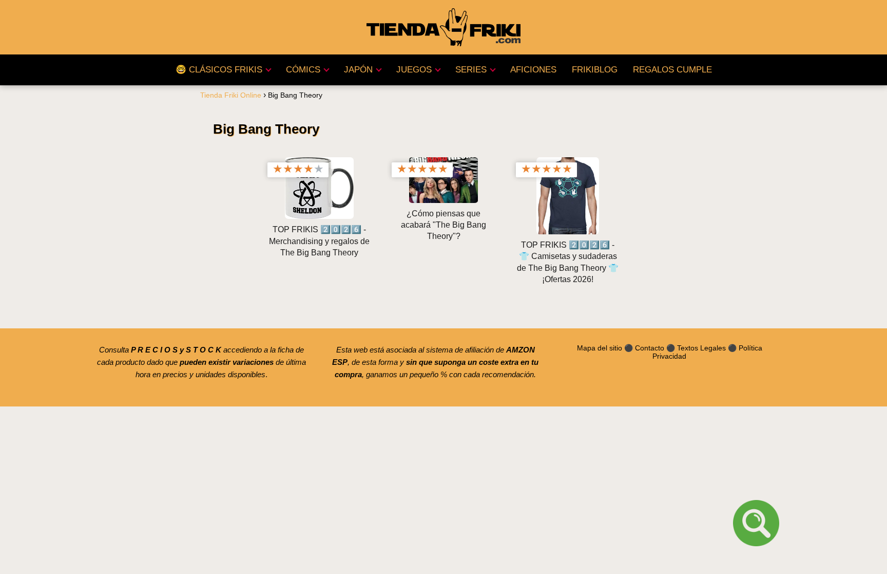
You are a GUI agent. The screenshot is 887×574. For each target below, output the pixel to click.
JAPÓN (358, 70)
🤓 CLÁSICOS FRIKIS (219, 70)
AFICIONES (533, 70)
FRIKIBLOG (595, 70)
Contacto (649, 348)
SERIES (471, 70)
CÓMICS (303, 70)
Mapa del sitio (599, 348)
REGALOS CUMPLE (672, 70)
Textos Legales (701, 348)
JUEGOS (414, 70)
